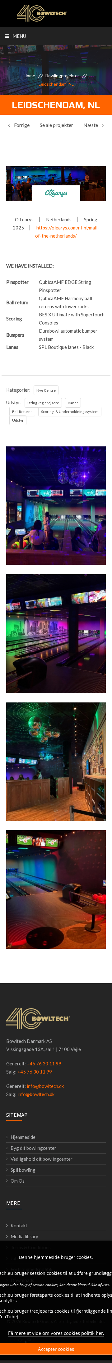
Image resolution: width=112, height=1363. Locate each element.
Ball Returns (22, 411)
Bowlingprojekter (62, 75)
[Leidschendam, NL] (56, 541)
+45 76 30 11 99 (44, 1063)
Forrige (21, 125)
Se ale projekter (56, 125)
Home (29, 75)
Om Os (18, 1181)
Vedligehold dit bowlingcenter (41, 1159)
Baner (73, 402)
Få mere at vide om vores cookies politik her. (56, 1333)
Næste (91, 125)
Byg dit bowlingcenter (33, 1148)
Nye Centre (46, 390)
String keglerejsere (43, 402)
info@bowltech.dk (45, 1086)
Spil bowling (23, 1170)
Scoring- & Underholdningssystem (70, 411)
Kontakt (19, 1225)
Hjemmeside (23, 1137)
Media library (24, 1236)
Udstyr (18, 420)
